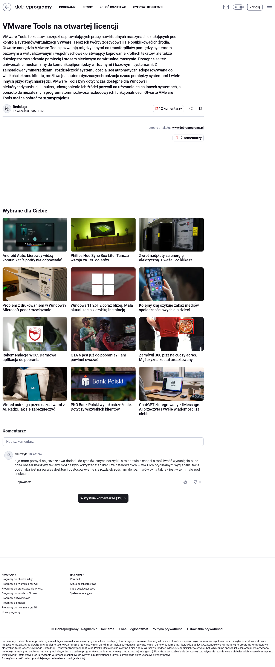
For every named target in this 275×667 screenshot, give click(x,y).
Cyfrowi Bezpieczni (148, 7)
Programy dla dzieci (13, 602)
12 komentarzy (170, 108)
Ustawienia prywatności (204, 629)
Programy (67, 7)
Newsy (87, 7)
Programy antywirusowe (16, 598)
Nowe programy (11, 612)
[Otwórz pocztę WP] (226, 7)
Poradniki (75, 579)
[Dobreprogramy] (37, 7)
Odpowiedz (23, 482)
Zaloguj (255, 7)
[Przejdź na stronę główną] (7, 10)
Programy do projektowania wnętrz (22, 588)
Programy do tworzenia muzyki (20, 583)
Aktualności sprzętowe (83, 583)
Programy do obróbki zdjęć (17, 579)
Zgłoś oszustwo (113, 7)
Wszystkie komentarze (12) (101, 498)
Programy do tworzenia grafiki (19, 607)
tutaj (82, 658)
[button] (238, 7)
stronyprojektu (56, 98)
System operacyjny (81, 593)
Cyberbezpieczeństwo (82, 588)
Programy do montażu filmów (19, 593)
